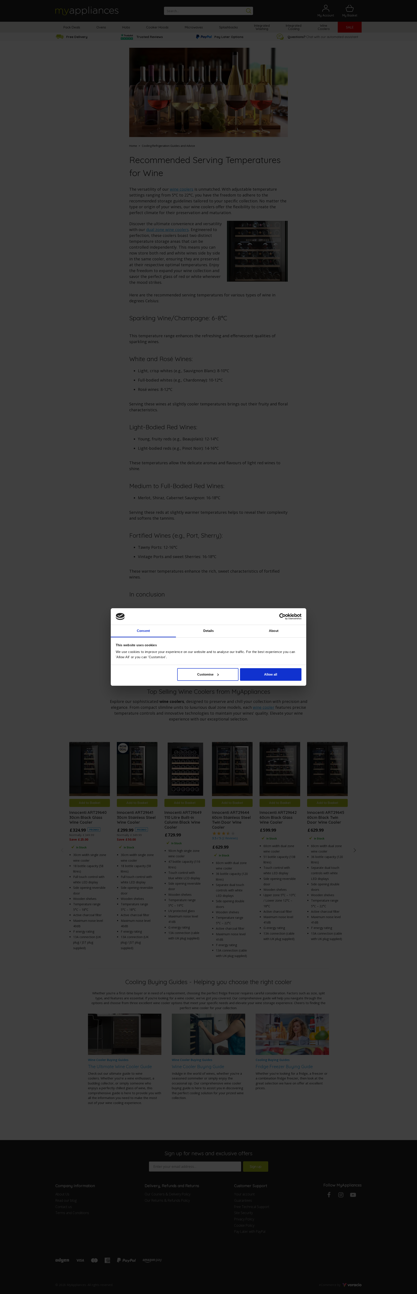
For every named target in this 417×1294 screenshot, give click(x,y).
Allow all (270, 674)
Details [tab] (208, 631)
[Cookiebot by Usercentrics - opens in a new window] (282, 616)
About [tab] (273, 631)
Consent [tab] (143, 631)
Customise (205, 674)
